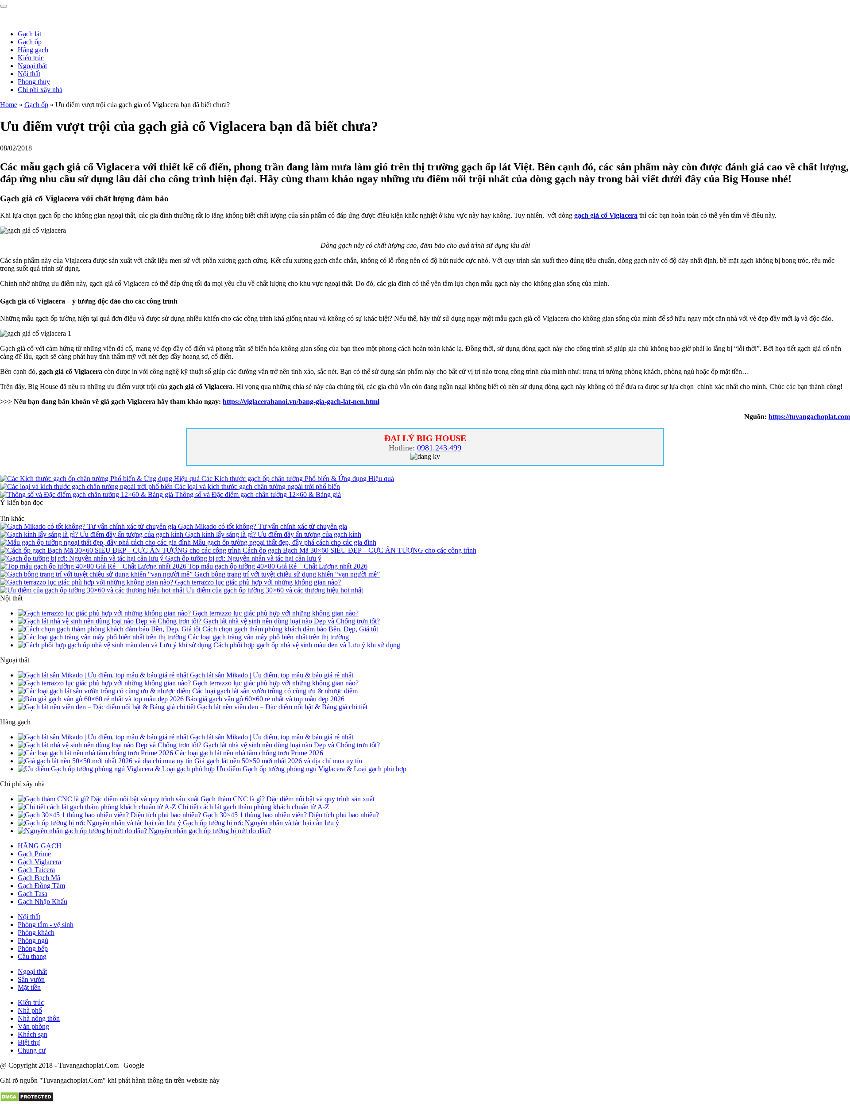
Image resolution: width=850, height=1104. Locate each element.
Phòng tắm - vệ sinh (45, 924)
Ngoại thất (32, 65)
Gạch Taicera (36, 869)
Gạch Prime (34, 854)
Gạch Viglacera (39, 862)
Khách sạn (32, 1034)
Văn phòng (33, 1026)
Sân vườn (31, 979)
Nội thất (29, 73)
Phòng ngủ (33, 940)
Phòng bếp (33, 948)
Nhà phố (30, 1010)
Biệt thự (29, 1042)
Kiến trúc (31, 58)
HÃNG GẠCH (40, 846)
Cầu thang (32, 956)
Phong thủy (34, 81)
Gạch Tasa (32, 893)
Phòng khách (36, 932)
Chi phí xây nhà (40, 89)
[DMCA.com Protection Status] (27, 1100)
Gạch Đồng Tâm (41, 885)
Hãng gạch (33, 50)
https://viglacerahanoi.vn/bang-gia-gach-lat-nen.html (301, 401)
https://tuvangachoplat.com (809, 416)
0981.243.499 (439, 447)
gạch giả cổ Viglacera (606, 215)
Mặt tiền (29, 987)
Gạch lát (29, 34)
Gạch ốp (30, 42)
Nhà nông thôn (39, 1018)
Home (8, 104)
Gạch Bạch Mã (39, 877)
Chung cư (32, 1050)
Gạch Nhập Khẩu (42, 901)
